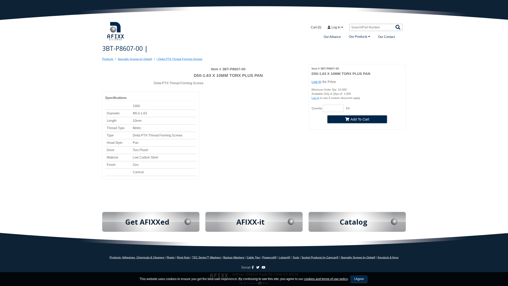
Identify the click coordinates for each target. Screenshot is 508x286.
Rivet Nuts (183, 257)
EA (348, 108)
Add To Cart (359, 119)
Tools (295, 257)
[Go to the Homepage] (116, 31)
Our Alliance (332, 37)
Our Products (358, 36)
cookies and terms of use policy (326, 279)
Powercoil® (269, 257)
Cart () (316, 27)
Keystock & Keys (388, 257)
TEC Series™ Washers (206, 257)
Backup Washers (233, 257)
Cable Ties (253, 257)
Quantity (317, 108)
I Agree (359, 279)
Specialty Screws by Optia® (135, 59)
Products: (115, 257)
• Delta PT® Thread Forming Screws (179, 59)
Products (107, 59)
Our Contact (386, 37)
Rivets (170, 257)
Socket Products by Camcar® (319, 257)
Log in (315, 98)
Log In (336, 27)
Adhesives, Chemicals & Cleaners (143, 257)
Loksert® (284, 257)
